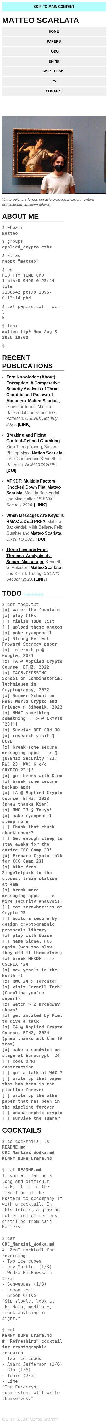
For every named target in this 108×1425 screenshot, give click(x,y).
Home (54, 31)
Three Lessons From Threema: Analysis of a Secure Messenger (29, 555)
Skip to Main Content (54, 7)
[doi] (11, 470)
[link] (24, 424)
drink (54, 61)
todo (54, 51)
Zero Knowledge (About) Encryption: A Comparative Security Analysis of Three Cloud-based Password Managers (33, 389)
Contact (54, 91)
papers (54, 41)
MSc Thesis (53, 71)
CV (54, 81)
